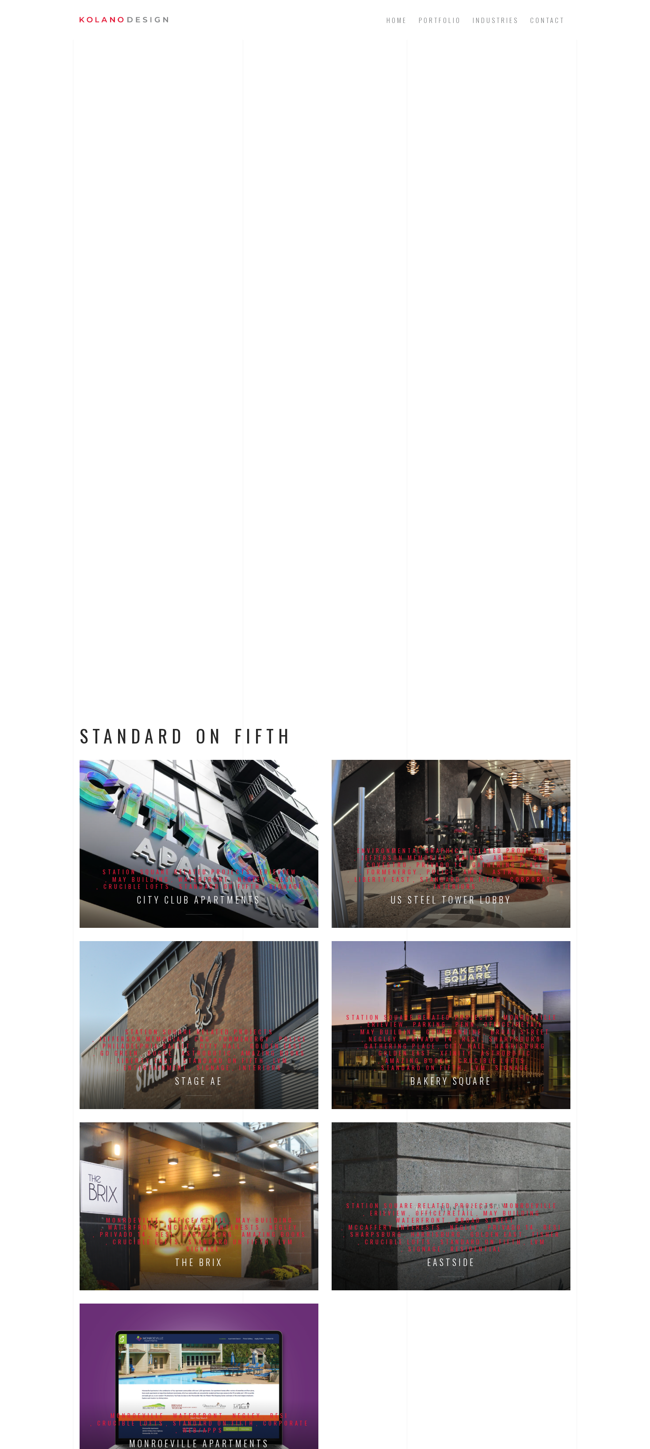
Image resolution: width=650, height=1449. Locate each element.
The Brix (199, 1262)
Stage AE (199, 1081)
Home (396, 20)
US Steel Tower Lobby (451, 899)
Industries (496, 20)
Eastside (451, 1262)
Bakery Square (451, 1081)
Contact (547, 20)
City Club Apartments (199, 899)
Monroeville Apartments (199, 1443)
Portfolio (440, 20)
